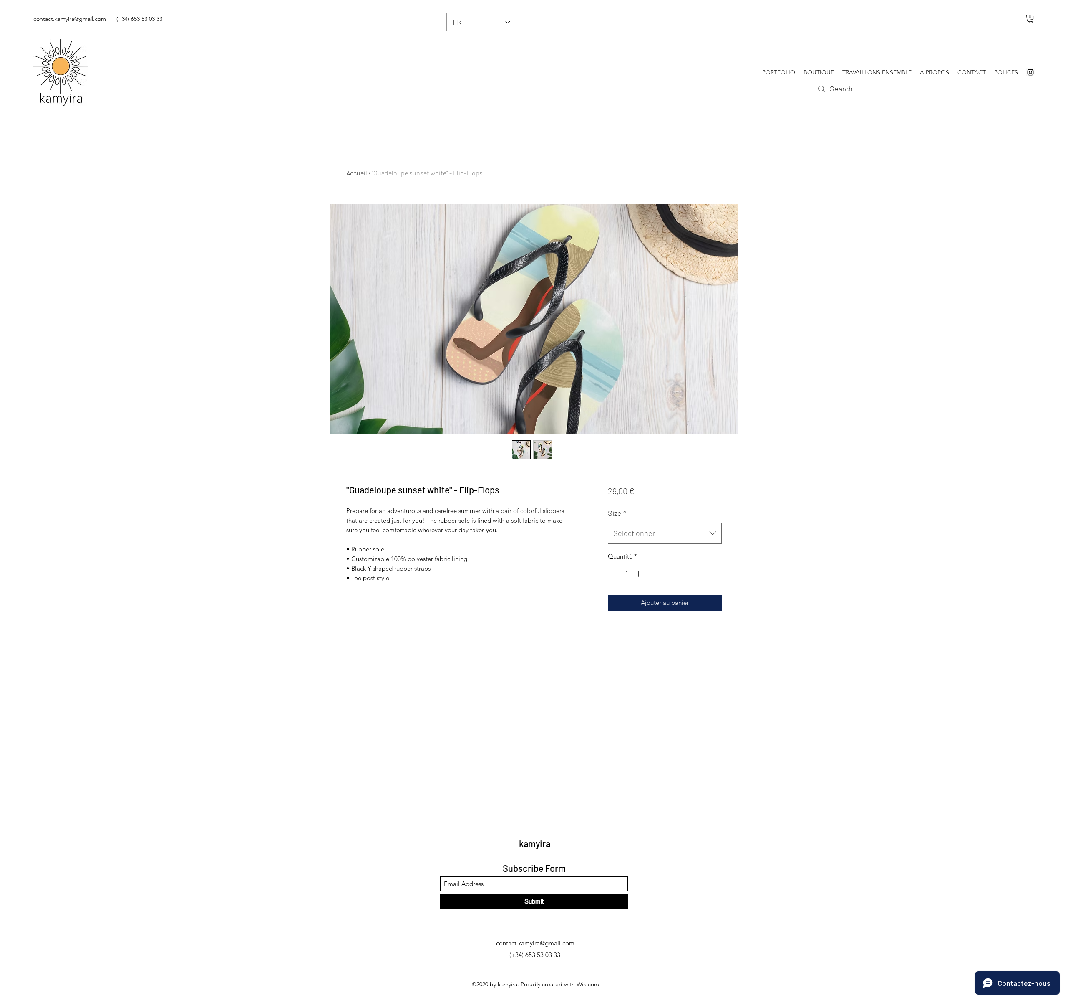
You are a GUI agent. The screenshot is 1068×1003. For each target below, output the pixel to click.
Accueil (356, 173)
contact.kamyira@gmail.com (69, 19)
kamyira (534, 843)
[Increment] (639, 573)
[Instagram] (1030, 72)
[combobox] (665, 533)
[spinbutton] (627, 573)
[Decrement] (614, 573)
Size (617, 513)
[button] (1030, 19)
